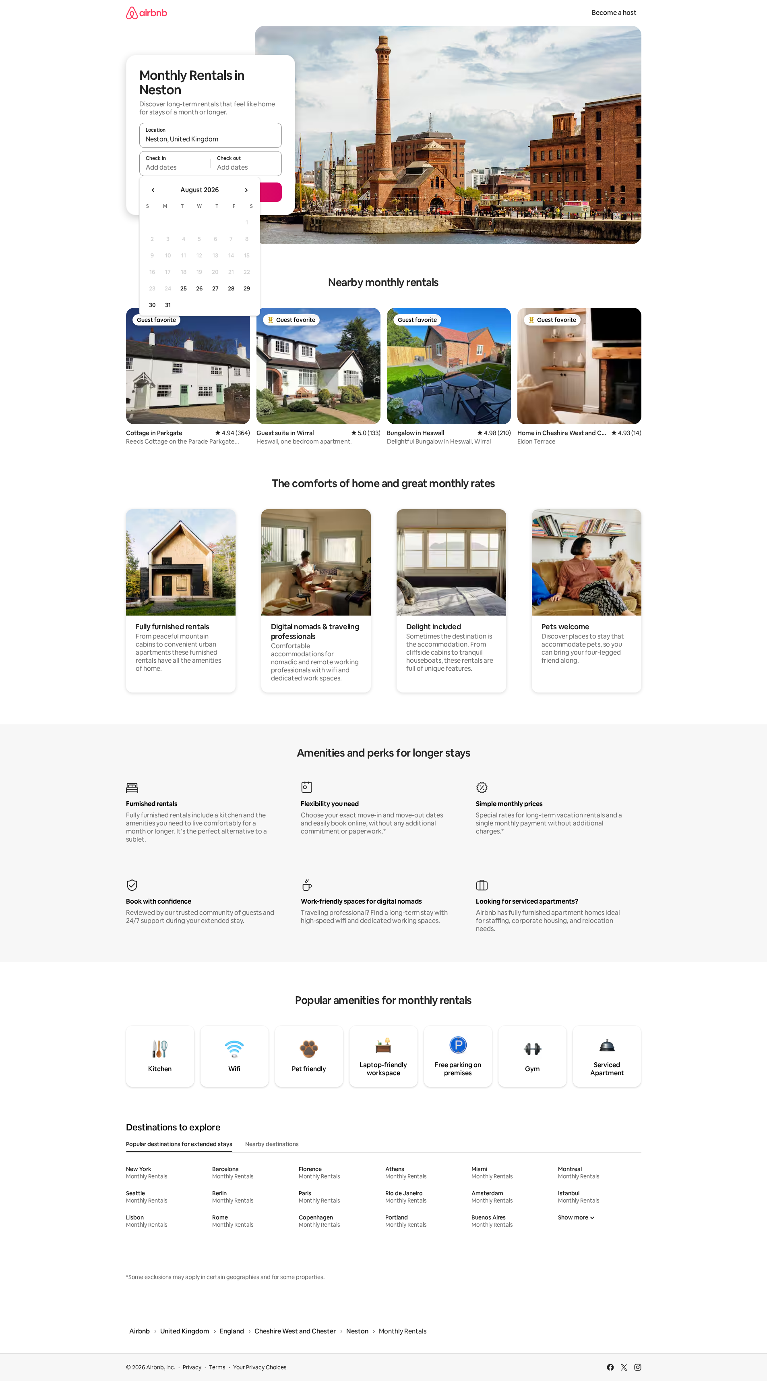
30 (152, 305)
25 (183, 288)
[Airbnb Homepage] (146, 12)
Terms (217, 1367)
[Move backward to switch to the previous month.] (153, 190)
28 (231, 288)
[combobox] (210, 139)
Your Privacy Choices (260, 1367)
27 (215, 288)
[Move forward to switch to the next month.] (246, 190)
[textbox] (175, 167)
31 (168, 305)
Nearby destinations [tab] (272, 1144)
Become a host (614, 12)
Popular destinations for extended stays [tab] (179, 1144)
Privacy (192, 1367)
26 (199, 288)
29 (247, 288)
